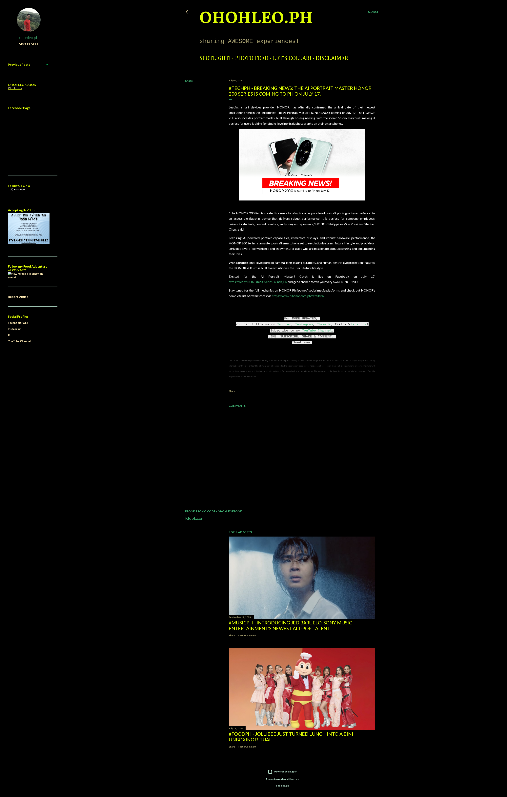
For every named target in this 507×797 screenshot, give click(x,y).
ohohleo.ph (28, 37)
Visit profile (28, 44)
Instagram (304, 324)
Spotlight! (215, 58)
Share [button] (189, 80)
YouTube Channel (317, 330)
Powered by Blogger (285, 771)
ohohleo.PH (256, 18)
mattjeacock (292, 779)
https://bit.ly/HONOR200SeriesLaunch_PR (258, 282)
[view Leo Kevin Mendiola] (29, 277)
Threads (324, 324)
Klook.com (194, 518)
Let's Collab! (292, 58)
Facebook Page (18, 322)
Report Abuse (18, 296)
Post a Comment (247, 635)
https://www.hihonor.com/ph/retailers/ (298, 296)
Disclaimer (332, 58)
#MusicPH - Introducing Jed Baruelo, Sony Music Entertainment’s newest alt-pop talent (290, 625)
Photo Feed (252, 58)
